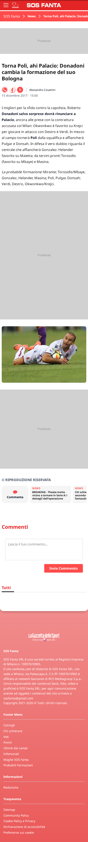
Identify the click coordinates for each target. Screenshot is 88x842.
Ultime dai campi (15, 748)
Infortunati (11, 754)
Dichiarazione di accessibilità (24, 827)
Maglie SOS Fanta (16, 760)
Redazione (10, 787)
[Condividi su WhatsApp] (5, 90)
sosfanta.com (21, 669)
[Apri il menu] (6, 5)
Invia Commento (63, 568)
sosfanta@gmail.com (18, 698)
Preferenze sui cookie (18, 832)
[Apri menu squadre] (15, 5)
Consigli (9, 725)
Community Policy (16, 815)
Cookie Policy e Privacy (19, 821)
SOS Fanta (11, 16)
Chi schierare (12, 731)
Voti (6, 737)
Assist (7, 742)
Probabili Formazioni (18, 765)
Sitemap (9, 810)
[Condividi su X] (20, 90)
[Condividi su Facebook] (12, 90)
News (32, 16)
